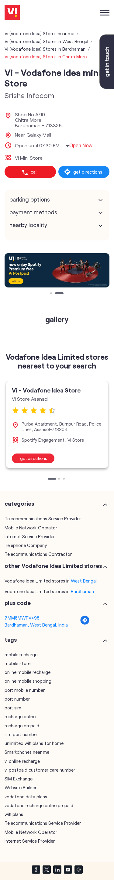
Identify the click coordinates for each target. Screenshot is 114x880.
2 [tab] (56, 293)
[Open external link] (106, 87)
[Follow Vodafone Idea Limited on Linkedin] (57, 869)
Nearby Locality (28, 225)
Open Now (80, 145)
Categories (19, 503)
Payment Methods (33, 212)
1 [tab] (51, 293)
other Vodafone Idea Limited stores (53, 565)
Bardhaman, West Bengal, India (36, 624)
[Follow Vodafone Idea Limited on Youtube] (67, 869)
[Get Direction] (85, 623)
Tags (11, 639)
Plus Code (18, 603)
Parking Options (29, 199)
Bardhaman (82, 591)
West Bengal (84, 580)
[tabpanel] (57, 270)
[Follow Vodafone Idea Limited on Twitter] (46, 869)
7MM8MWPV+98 (22, 617)
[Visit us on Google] (35, 869)
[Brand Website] (78, 869)
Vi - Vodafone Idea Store (46, 390)
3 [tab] (64, 479)
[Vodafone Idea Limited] (12, 13)
